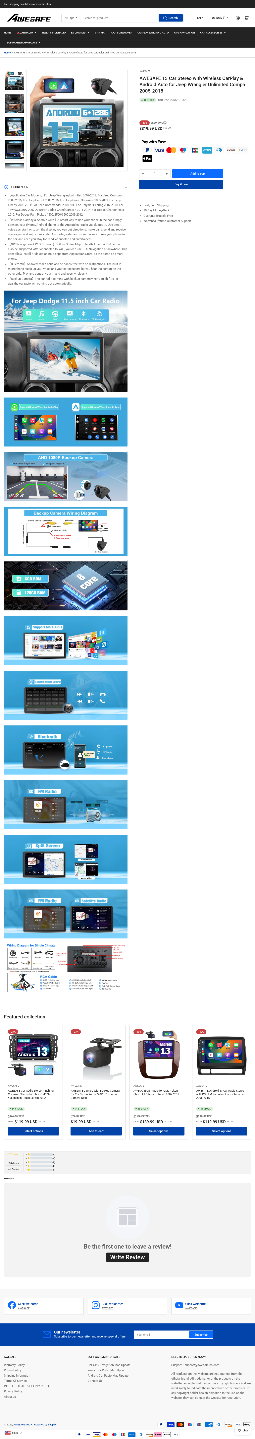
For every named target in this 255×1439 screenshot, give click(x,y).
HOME (7, 32)
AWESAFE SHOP (22, 1424)
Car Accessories (211, 32)
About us (10, 1397)
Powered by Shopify (45, 1424)
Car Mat (100, 32)
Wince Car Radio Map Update (107, 1370)
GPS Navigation (184, 32)
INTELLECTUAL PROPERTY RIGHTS (27, 1386)
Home (7, 52)
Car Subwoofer (121, 32)
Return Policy (13, 1370)
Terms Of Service (15, 1381)
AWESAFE (144, 71)
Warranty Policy (14, 1365)
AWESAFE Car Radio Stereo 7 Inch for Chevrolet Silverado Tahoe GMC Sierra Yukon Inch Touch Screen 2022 (31, 1094)
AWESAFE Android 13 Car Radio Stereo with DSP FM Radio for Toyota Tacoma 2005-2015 (220, 1094)
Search (173, 18)
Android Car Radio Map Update (108, 1375)
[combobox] (132, 18)
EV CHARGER (78, 32)
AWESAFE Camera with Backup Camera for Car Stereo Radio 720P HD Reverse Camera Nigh (95, 1094)
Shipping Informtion (17, 1375)
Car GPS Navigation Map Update (109, 1365)
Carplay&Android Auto (153, 32)
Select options (33, 1131)
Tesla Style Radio (54, 32)
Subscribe (201, 1334)
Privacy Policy (13, 1391)
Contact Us (95, 1381)
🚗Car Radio (25, 32)
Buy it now (181, 184)
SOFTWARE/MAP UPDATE (22, 42)
